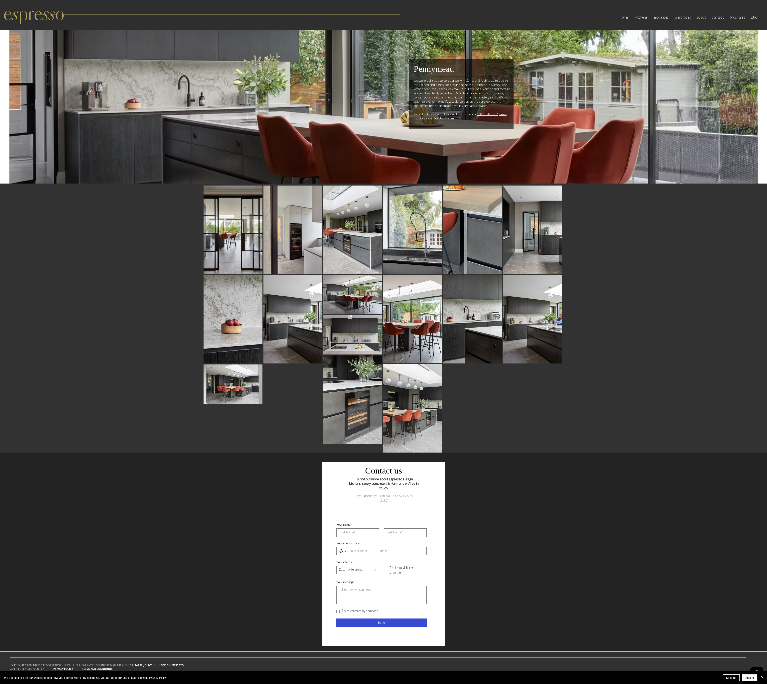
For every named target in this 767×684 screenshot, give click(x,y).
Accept (749, 678)
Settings (731, 678)
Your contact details (349, 543)
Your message (345, 582)
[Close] (762, 677)
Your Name (344, 524)
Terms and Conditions (97, 669)
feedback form (444, 118)
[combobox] (357, 570)
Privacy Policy (63, 669)
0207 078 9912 (487, 114)
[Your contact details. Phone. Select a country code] (343, 551)
